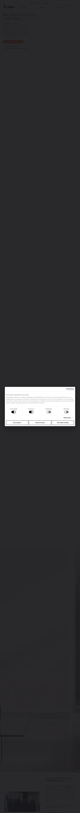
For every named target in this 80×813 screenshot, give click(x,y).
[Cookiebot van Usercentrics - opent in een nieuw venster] (67, 389)
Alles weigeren (17, 422)
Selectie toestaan (40, 422)
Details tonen (67, 417)
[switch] (31, 412)
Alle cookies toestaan (63, 422)
